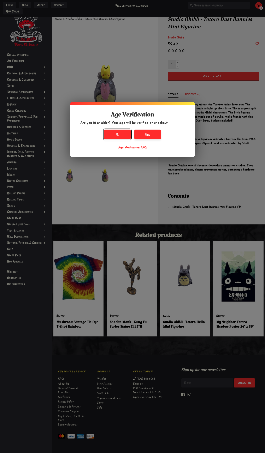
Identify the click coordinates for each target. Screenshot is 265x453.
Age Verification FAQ (132, 147)
